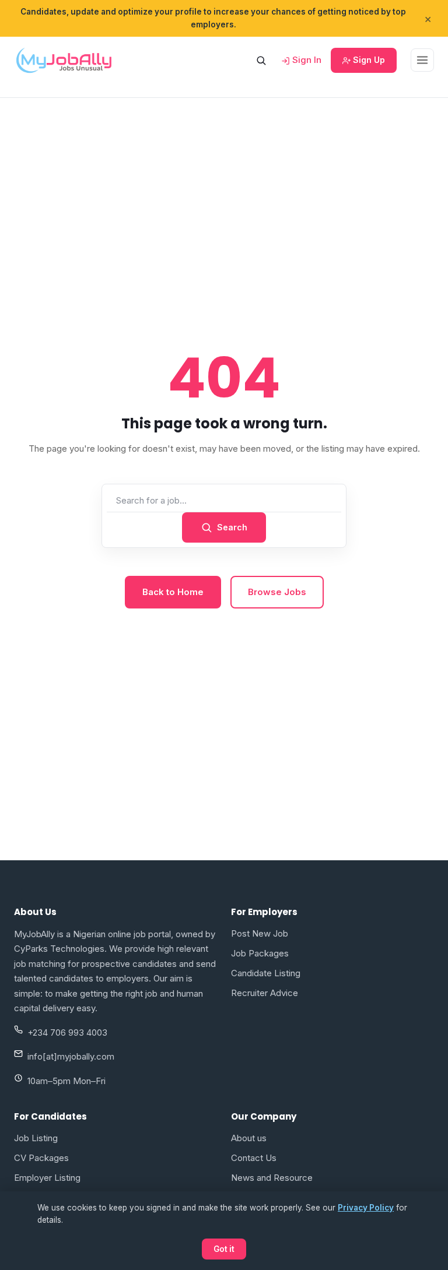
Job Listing (36, 1138)
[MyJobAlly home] (63, 60)
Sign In (305, 59)
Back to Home (173, 591)
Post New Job (259, 933)
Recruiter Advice (264, 992)
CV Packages (41, 1157)
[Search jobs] (261, 60)
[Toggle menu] (422, 60)
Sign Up (368, 60)
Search (232, 527)
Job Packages (260, 953)
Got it (224, 1249)
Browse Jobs (277, 591)
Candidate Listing (265, 973)
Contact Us (253, 1157)
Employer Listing (47, 1177)
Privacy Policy (366, 1207)
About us (249, 1138)
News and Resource (272, 1177)
